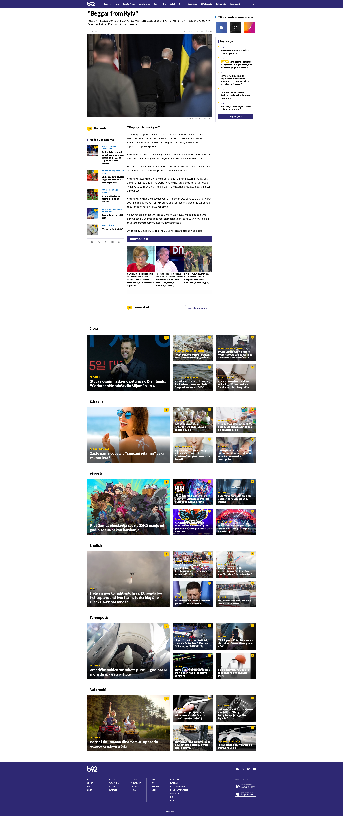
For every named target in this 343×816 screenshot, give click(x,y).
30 (96, 226)
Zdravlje (113, 779)
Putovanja (114, 783)
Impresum (174, 783)
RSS (171, 797)
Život (89, 790)
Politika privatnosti (179, 790)
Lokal (133, 790)
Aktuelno (95, 377)
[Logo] (91, 4)
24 (96, 191)
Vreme (155, 790)
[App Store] (245, 794)
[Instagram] (249, 27)
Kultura (112, 786)
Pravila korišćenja (178, 786)
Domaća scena (182, 492)
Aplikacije (174, 793)
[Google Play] (245, 786)
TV (153, 783)
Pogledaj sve (235, 116)
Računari (179, 666)
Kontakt (174, 800)
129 (96, 147)
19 (210, 698)
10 (129, 307)
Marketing (175, 779)
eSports (134, 779)
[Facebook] (221, 27)
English (94, 589)
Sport (90, 783)
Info (89, 779)
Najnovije (107, 4)
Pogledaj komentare (197, 308)
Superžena (113, 790)
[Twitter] (235, 27)
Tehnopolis (136, 783)
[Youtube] (254, 769)
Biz (88, 786)
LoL (91, 521)
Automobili (135, 786)
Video (154, 779)
